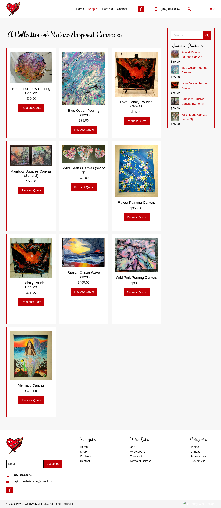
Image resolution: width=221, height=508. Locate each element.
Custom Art (197, 461)
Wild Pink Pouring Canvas (136, 277)
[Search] (207, 35)
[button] (141, 9)
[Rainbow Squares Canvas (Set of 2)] (31, 155)
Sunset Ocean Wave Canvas (84, 275)
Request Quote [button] (31, 107)
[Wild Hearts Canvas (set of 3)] (83, 153)
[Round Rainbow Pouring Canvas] (31, 67)
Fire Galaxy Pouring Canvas (31, 285)
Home (84, 446)
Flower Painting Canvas (136, 202)
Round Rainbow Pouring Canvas (31, 91)
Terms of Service (140, 461)
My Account (137, 451)
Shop (83, 451)
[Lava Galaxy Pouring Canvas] (136, 74)
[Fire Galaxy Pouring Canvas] (31, 257)
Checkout (136, 456)
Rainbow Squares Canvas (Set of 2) (31, 173)
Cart (132, 446)
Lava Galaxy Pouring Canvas (136, 104)
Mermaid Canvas (31, 385)
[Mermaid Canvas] (31, 355)
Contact (85, 461)
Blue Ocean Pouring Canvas (83, 113)
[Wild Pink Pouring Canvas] (136, 254)
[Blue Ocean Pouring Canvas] (83, 78)
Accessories (198, 456)
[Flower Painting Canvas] (136, 170)
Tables (194, 446)
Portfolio (85, 456)
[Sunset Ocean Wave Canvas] (83, 252)
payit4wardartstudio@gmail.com (33, 481)
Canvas (195, 451)
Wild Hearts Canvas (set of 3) (84, 170)
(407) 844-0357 (171, 9)
